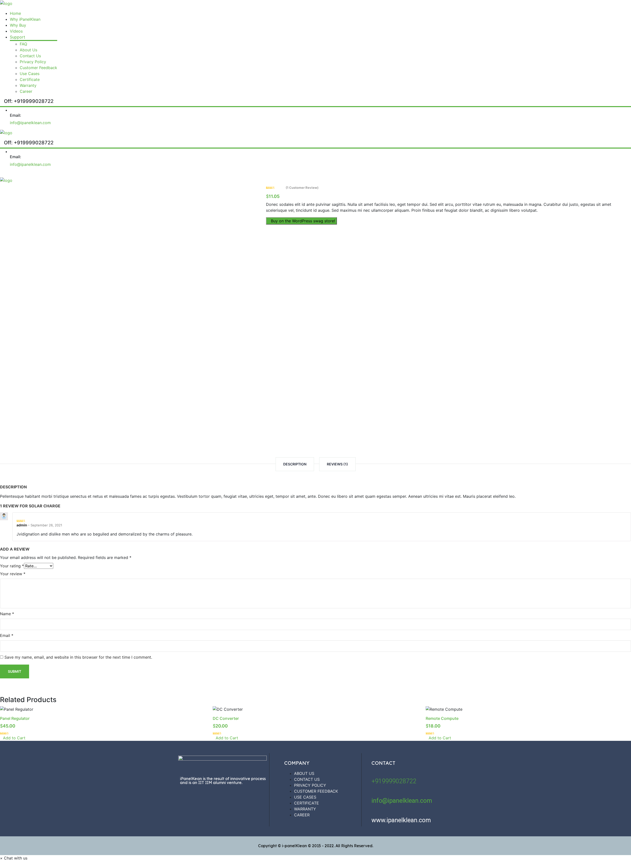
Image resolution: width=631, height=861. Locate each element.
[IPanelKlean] (6, 2)
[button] (13, 858)
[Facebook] (186, 795)
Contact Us (30, 55)
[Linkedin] (245, 795)
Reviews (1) (337, 464)
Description (294, 464)
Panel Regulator (15, 718)
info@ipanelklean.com (30, 122)
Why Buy (18, 25)
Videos (16, 31)
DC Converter (226, 718)
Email (6, 635)
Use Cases (29, 73)
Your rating (12, 565)
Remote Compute (442, 718)
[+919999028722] (374, 773)
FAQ (23, 43)
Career (26, 91)
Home (15, 13)
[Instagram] (201, 795)
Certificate (30, 79)
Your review (12, 573)
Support (17, 37)
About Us (28, 49)
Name (7, 613)
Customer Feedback (38, 67)
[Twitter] (216, 795)
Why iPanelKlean (25, 19)
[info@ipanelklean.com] (374, 793)
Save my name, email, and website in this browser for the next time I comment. (78, 657)
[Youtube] (230, 795)
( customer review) (302, 188)
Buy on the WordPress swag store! (303, 220)
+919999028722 (393, 781)
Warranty (28, 85)
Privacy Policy (33, 61)
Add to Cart (14, 737)
